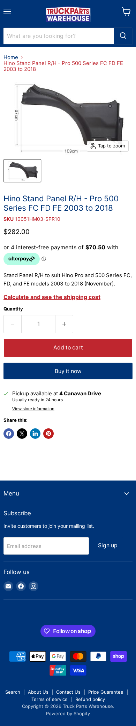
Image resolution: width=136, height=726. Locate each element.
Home (10, 57)
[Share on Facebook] (8, 433)
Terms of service (49, 699)
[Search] (123, 36)
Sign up (108, 545)
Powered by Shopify (68, 713)
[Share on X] (22, 433)
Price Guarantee (105, 692)
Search (12, 692)
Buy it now (68, 371)
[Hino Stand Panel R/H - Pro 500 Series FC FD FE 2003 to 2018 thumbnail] (22, 171)
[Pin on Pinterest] (48, 433)
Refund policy (90, 699)
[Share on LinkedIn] (35, 433)
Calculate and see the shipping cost (51, 297)
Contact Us (68, 692)
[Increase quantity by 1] (64, 324)
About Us (38, 692)
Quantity (13, 309)
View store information (33, 408)
